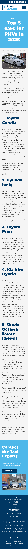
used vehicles (7, 106)
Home (3, 50)
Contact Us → (9, 470)
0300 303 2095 (17, 1)
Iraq (14, 170)
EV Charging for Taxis (18, 543)
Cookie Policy (8, 543)
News (8, 50)
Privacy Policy (8, 541)
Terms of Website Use (18, 541)
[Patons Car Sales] (10, 7)
